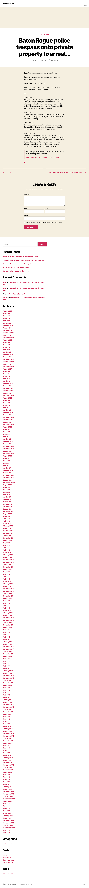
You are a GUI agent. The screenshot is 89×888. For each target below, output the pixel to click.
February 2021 (8, 470)
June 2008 (6, 830)
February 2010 (8, 787)
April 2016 (6, 608)
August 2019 (7, 514)
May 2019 (6, 519)
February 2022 (8, 441)
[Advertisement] (44, 17)
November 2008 (8, 823)
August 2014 (7, 656)
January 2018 (7, 557)
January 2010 (7, 789)
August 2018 (7, 540)
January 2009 (8, 818)
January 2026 (7, 328)
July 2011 (6, 746)
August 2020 (7, 485)
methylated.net (8, 3)
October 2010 (7, 767)
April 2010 (6, 782)
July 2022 (6, 429)
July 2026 (6, 313)
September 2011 (8, 741)
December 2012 (8, 704)
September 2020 (9, 482)
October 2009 (8, 796)
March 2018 (7, 552)
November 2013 (8, 678)
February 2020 (8, 499)
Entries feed (7, 857)
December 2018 (8, 531)
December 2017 (8, 560)
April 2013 (6, 695)
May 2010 (6, 779)
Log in (5, 855)
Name (26, 208)
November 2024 (8, 362)
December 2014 (8, 647)
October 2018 (7, 535)
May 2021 (6, 463)
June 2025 (6, 345)
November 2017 (8, 562)
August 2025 (7, 340)
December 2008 (8, 820)
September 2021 (8, 453)
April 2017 (6, 579)
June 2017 (6, 574)
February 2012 (8, 729)
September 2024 (9, 366)
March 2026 (7, 323)
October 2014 (7, 651)
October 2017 (7, 564)
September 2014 (8, 654)
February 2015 (8, 642)
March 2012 (7, 726)
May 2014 (6, 663)
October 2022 (7, 422)
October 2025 (7, 335)
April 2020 (6, 494)
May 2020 (6, 492)
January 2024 (7, 386)
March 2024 (7, 381)
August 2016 (7, 598)
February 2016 (8, 613)
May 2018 (6, 548)
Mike (4, 282)
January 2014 (7, 673)
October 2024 (8, 364)
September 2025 (9, 338)
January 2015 (7, 644)
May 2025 (6, 347)
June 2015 (6, 632)
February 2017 (8, 584)
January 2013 (7, 702)
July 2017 (6, 572)
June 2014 (6, 661)
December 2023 (8, 388)
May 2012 (6, 721)
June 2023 (6, 403)
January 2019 (7, 528)
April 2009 (6, 811)
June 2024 (6, 374)
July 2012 (6, 717)
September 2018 (8, 538)
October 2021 (7, 451)
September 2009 (9, 799)
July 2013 (6, 688)
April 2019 (6, 521)
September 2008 (9, 828)
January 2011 (7, 760)
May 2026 (6, 318)
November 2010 (8, 765)
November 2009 (8, 794)
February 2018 (8, 555)
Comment (27, 194)
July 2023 (6, 400)
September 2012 (8, 712)
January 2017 (7, 586)
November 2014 (8, 649)
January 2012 (7, 731)
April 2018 (6, 550)
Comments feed (8, 860)
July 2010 (6, 775)
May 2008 (6, 832)
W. (35, 60)
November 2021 (8, 449)
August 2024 (7, 369)
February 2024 (8, 383)
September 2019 (8, 511)
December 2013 (8, 676)
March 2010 (7, 784)
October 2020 (8, 480)
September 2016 (8, 596)
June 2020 (6, 490)
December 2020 (8, 475)
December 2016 (8, 589)
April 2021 (6, 465)
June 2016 (6, 603)
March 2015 (7, 639)
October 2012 (7, 709)
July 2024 (6, 371)
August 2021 (7, 456)
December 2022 (8, 417)
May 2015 (6, 635)
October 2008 (8, 825)
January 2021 (7, 473)
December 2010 (8, 762)
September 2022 (9, 424)
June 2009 (6, 806)
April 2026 (6, 321)
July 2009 (6, 804)
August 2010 (7, 772)
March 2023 (7, 410)
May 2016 (6, 606)
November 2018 (8, 533)
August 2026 (7, 311)
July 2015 (6, 630)
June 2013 (6, 690)
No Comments (54, 60)
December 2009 (8, 791)
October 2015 (7, 622)
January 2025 (7, 357)
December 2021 (8, 446)
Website (26, 215)
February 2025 (8, 354)
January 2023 (7, 415)
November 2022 (8, 420)
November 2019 (8, 507)
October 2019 (7, 509)
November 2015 (8, 620)
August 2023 (7, 398)
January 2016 (7, 615)
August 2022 (7, 427)
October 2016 (7, 593)
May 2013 (6, 692)
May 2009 (6, 808)
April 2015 (6, 637)
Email (47, 208)
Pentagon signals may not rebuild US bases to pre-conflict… (23, 260)
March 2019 (7, 523)
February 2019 (8, 526)
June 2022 (6, 432)
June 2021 (6, 461)
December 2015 (8, 618)
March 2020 (7, 497)
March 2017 (7, 581)
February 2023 (8, 412)
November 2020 (8, 478)
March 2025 (7, 352)
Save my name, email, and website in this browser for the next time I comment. (44, 222)
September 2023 (9, 395)
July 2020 (6, 487)
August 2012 (7, 714)
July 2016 (6, 601)
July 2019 (6, 516)
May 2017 (6, 577)
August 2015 (7, 627)
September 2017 (8, 567)
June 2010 (6, 777)
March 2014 (7, 668)
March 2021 (7, 468)
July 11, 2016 (43, 60)
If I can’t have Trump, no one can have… (16, 267)
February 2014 (8, 671)
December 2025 (8, 330)
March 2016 (7, 610)
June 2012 (6, 719)
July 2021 (6, 458)
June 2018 (6, 545)
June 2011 (6, 748)
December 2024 (8, 359)
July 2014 (6, 659)
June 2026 (6, 316)
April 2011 (6, 753)
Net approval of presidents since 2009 (16, 271)
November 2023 (8, 391)
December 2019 (8, 504)
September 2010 (8, 770)
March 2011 (7, 755)
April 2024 (6, 379)
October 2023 (7, 393)
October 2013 (7, 680)
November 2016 (8, 591)
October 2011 (7, 738)
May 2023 (6, 405)
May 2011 (6, 750)
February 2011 (8, 758)
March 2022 (7, 439)
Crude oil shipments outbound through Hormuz (19, 264)
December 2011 (8, 733)
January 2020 (7, 502)
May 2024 (6, 376)
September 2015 (8, 625)
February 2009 (8, 816)
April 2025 (6, 350)
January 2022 (7, 444)
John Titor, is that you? (17, 294)
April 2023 (6, 408)
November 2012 (8, 707)
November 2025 (8, 333)
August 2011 (7, 743)
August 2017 (7, 569)
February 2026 (8, 325)
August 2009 (7, 801)
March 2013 (7, 697)
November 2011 (8, 736)
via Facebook (44, 34)
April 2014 (6, 666)
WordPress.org (8, 862)
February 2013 (8, 700)
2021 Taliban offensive (8, 873)
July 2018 (6, 543)
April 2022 (6, 437)
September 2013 (8, 683)
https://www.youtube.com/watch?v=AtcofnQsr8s (42, 157)
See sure (6, 297)
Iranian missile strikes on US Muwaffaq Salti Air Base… (22, 257)
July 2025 (6, 342)
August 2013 (7, 685)
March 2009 (7, 813)
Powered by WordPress (25, 884)
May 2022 (6, 434)
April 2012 (6, 724)
